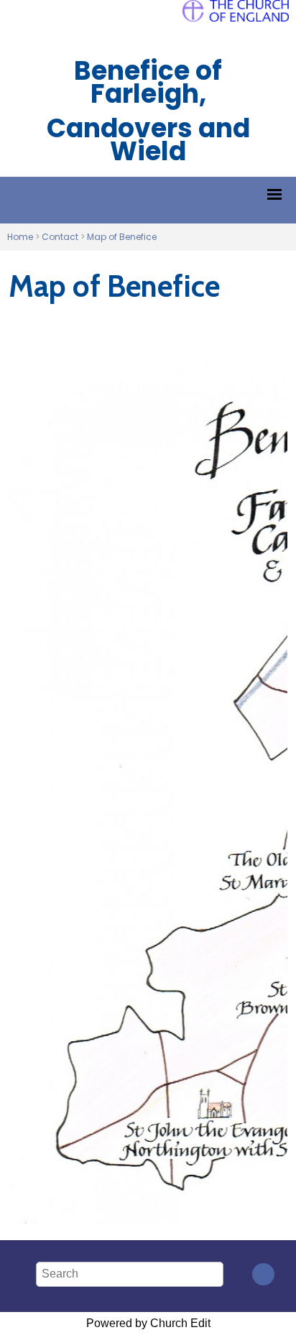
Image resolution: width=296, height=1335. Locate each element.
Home (20, 237)
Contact (60, 237)
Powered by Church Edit (148, 1323)
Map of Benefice (122, 237)
